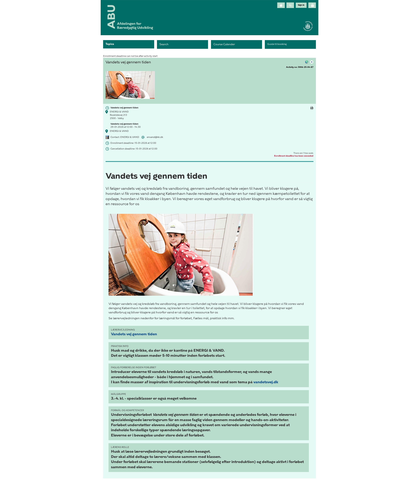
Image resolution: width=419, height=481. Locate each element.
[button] (128, 44)
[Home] (281, 5)
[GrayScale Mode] (290, 5)
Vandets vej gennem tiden (134, 334)
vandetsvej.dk (265, 382)
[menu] (301, 5)
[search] (182, 44)
